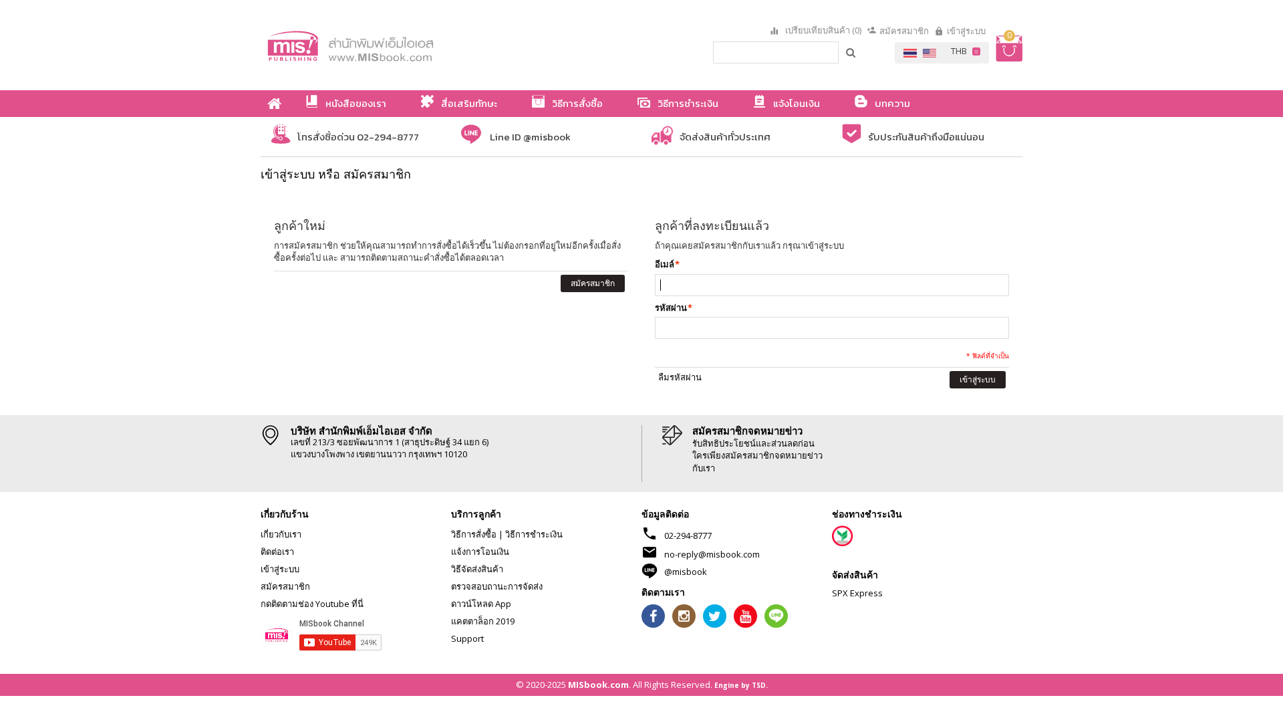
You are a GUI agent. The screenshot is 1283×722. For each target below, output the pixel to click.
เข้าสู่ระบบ (966, 31)
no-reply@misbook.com (712, 554)
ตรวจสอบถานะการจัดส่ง (497, 586)
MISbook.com (598, 685)
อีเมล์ (664, 264)
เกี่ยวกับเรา (281, 534)
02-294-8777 (688, 535)
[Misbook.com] (388, 45)
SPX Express (857, 593)
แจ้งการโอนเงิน (480, 552)
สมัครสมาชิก (904, 31)
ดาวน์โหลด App (481, 604)
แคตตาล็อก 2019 (483, 621)
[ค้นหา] (851, 52)
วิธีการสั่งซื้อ (473, 534)
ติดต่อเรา (277, 552)
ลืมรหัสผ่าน (680, 377)
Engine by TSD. (741, 685)
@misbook (685, 572)
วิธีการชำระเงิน (534, 534)
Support (467, 638)
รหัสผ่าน (671, 308)
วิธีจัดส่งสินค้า (477, 569)
